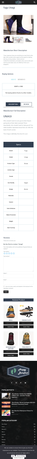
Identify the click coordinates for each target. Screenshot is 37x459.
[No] (35, 452)
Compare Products (18, 457)
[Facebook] (11, 383)
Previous (5, 25)
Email (5, 279)
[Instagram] (16, 383)
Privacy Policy (21, 456)
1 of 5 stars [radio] (4, 253)
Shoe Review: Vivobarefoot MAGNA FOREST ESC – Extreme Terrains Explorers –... (21, 395)
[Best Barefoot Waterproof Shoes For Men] (6, 413)
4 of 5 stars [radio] (11, 253)
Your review (6, 256)
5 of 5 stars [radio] (14, 253)
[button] (34, 2)
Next (32, 25)
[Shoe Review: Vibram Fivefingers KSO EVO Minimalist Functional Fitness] (6, 405)
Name (5, 273)
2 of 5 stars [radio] (7, 253)
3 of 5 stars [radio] (9, 253)
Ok (13, 456)
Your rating (6, 251)
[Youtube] (25, 383)
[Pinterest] (21, 383)
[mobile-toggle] (3, 2)
